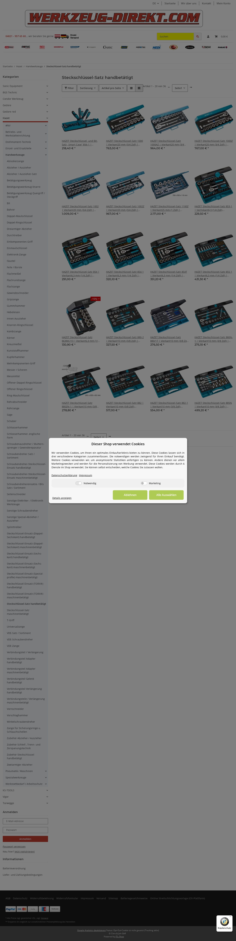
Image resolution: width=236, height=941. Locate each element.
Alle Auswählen (166, 495)
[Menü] (230, 917)
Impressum (85, 475)
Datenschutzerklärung (64, 475)
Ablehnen (130, 495)
